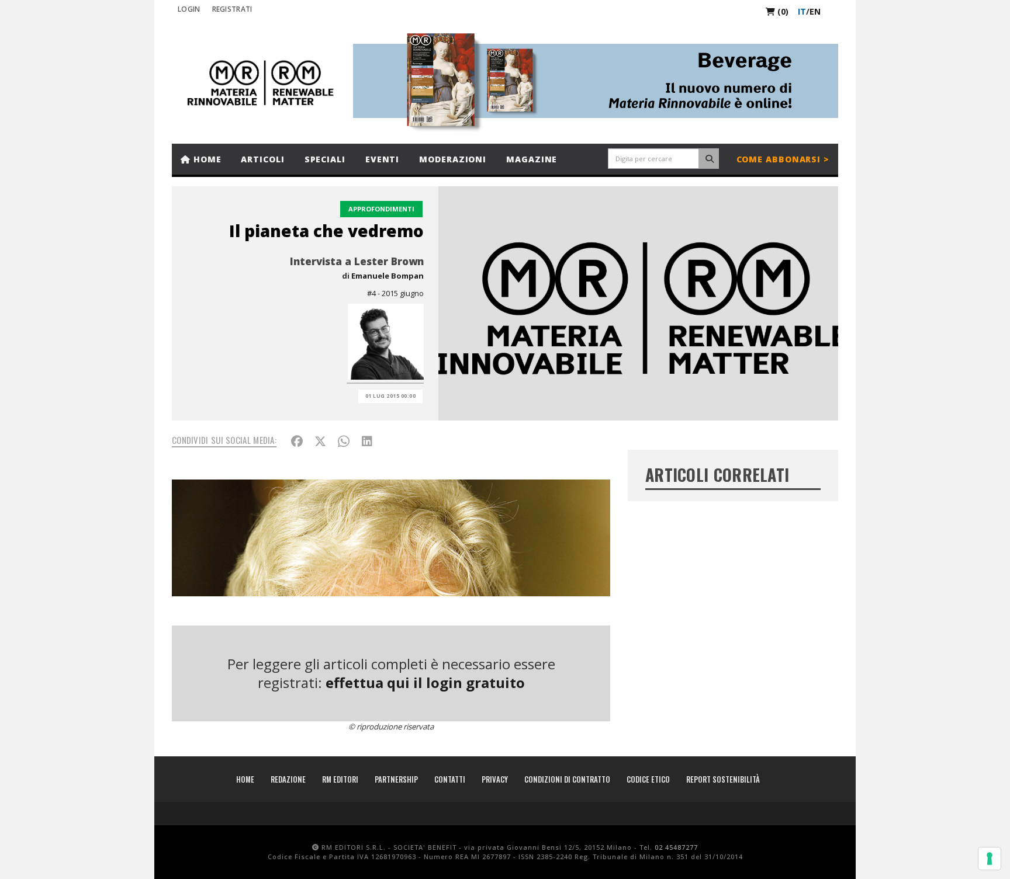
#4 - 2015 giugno (395, 293)
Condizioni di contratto (567, 779)
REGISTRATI (232, 9)
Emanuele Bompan (387, 275)
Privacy (495, 779)
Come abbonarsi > (782, 159)
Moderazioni (452, 159)
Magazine (531, 159)
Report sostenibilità (723, 779)
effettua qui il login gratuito (425, 682)
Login (189, 9)
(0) (781, 11)
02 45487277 (676, 847)
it (802, 11)
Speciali (325, 159)
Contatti (449, 779)
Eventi (382, 159)
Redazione (288, 779)
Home (206, 159)
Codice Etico (648, 779)
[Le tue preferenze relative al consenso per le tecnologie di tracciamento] (989, 858)
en (815, 11)
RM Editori (340, 779)
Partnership (396, 779)
